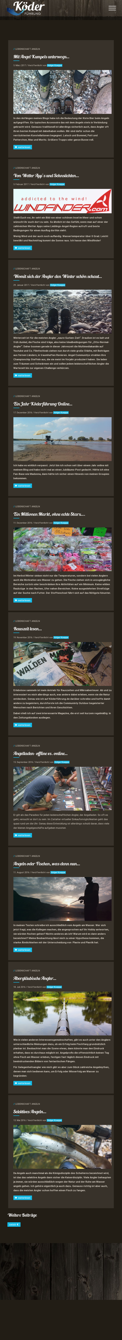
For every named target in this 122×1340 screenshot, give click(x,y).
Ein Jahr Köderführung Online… (43, 404)
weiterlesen (23, 147)
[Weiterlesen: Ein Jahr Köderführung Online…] (62, 439)
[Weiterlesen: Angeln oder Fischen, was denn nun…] (62, 899)
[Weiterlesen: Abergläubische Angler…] (62, 1013)
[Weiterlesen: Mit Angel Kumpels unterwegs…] (62, 92)
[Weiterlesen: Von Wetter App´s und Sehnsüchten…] (62, 201)
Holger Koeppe (54, 65)
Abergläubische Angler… (35, 978)
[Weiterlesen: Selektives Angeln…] (62, 1147)
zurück (13, 1224)
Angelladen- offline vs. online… (40, 753)
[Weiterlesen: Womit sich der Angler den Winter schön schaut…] (62, 312)
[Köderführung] (26, 8)
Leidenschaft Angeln (27, 49)
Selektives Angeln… (30, 1111)
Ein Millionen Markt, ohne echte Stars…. (49, 514)
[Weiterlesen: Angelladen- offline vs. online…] (62, 789)
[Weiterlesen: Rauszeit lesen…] (62, 664)
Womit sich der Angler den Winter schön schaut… (57, 276)
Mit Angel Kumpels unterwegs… (41, 56)
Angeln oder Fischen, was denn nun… (46, 863)
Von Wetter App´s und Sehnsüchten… (46, 175)
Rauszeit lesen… (27, 629)
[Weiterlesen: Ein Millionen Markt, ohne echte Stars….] (62, 549)
